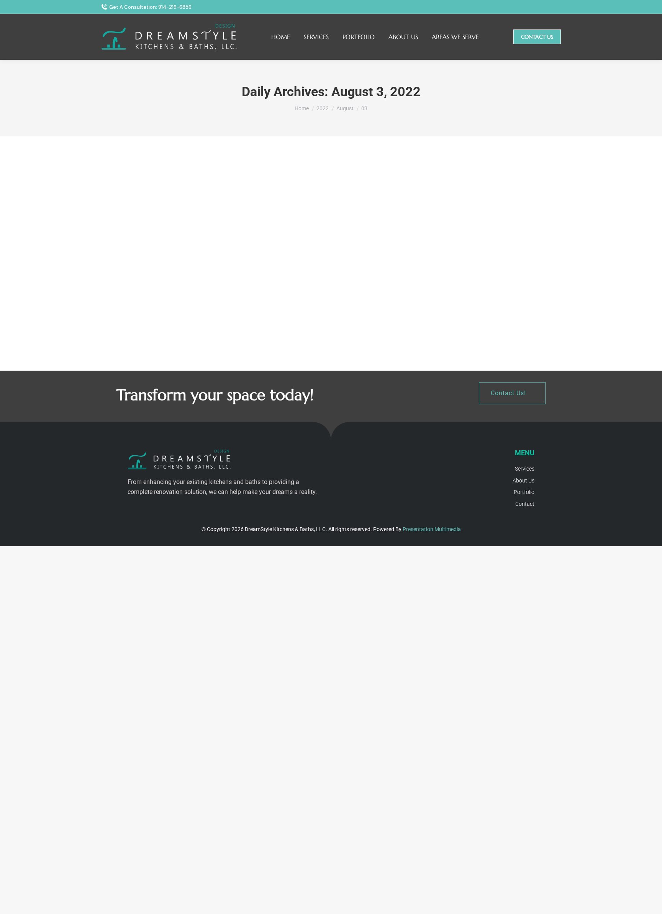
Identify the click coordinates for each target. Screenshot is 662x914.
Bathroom (267, 310)
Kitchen (109, 310)
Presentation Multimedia (432, 529)
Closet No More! (284, 297)
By (142, 310)
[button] (512, 393)
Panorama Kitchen (132, 297)
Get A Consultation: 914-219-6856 (150, 7)
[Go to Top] (650, 902)
